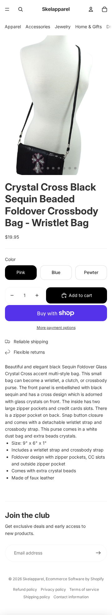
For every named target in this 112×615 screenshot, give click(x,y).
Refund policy (25, 589)
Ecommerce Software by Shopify (75, 579)
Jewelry (63, 26)
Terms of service (84, 589)
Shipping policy (36, 597)
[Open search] (20, 9)
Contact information (71, 597)
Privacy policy (53, 589)
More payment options (56, 327)
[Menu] (7, 9)
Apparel (13, 26)
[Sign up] (98, 553)
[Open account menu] (91, 9)
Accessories (38, 26)
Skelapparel (33, 579)
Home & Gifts (88, 26)
